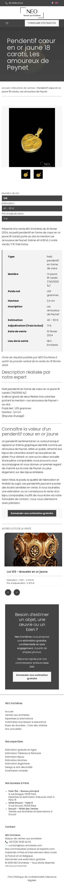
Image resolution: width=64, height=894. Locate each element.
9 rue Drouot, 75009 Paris (22, 804)
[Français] (53, 3)
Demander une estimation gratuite (25, 859)
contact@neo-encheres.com (25, 845)
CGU (10, 876)
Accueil (6, 88)
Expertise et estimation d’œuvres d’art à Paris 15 (31, 798)
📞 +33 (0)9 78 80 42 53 (18, 841)
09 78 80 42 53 (16, 3)
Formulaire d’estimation (42, 23)
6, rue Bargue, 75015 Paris (24, 793)
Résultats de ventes (23, 88)
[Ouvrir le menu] (7, 23)
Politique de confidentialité (29, 876)
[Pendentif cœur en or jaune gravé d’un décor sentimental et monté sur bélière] (25, 174)
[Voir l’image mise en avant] (32, 136)
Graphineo (22, 866)
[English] (57, 3)
